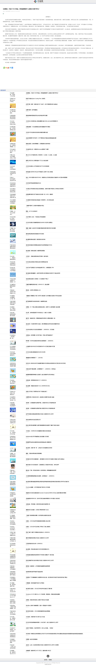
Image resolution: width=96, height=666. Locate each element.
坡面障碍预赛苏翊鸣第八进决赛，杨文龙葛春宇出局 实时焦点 (40, 374)
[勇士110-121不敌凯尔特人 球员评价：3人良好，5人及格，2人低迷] (13, 156)
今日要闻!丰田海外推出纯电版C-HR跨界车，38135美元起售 (40, 200)
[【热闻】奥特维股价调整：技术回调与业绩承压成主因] (13, 517)
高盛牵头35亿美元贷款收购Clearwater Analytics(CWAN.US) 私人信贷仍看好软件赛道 (46, 492)
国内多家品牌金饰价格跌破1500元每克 (35, 233)
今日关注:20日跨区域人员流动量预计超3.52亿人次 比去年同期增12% (42, 121)
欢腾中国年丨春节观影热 (31, 109)
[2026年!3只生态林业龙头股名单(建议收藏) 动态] (13, 134)
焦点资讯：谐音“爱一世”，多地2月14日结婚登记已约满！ (39, 447)
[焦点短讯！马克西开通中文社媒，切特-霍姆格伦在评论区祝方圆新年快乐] (13, 325)
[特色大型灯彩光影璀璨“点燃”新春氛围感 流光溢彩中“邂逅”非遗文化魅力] (13, 427)
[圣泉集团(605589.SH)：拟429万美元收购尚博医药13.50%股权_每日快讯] (13, 500)
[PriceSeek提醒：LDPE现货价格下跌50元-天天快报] (13, 489)
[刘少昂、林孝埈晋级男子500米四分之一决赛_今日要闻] (13, 314)
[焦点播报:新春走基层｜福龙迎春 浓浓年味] (13, 241)
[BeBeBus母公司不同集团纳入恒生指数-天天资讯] (13, 438)
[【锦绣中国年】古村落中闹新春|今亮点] (13, 207)
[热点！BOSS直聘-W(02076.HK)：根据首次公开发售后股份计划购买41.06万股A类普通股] (13, 179)
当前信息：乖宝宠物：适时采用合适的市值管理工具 (38, 504)
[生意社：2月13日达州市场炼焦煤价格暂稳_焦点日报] (13, 522)
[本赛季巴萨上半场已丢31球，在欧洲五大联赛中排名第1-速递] (13, 398)
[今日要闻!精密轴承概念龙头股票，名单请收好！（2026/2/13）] (13, 477)
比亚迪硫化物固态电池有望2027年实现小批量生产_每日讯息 (40, 554)
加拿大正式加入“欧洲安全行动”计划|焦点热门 (36, 391)
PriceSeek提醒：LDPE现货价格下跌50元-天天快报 (38, 487)
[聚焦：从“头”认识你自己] (13, 213)
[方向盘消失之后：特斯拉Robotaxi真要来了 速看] (13, 151)
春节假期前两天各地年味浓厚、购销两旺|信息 (36, 301)
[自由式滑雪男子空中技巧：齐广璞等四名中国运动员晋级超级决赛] (13, 139)
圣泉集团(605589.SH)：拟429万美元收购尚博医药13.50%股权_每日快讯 (43, 498)
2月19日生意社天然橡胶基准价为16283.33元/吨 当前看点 (39, 222)
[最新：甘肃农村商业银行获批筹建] (13, 455)
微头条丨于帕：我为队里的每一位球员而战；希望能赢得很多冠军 (41, 470)
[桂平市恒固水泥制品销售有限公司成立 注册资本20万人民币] (13, 415)
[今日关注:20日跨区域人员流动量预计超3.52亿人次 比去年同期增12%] (13, 122)
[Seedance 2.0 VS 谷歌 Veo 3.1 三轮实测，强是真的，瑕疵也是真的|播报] (13, 596)
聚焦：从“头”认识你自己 (31, 211)
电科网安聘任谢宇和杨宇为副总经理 (34, 571)
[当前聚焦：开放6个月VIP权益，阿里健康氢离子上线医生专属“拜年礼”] (13, 94)
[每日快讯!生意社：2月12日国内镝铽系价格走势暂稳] (13, 612)
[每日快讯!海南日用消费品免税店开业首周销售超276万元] (13, 246)
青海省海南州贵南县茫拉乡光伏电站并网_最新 (36, 115)
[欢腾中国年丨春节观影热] (13, 111)
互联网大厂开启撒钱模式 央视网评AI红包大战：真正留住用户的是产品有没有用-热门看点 (46, 577)
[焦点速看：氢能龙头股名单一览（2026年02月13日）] (13, 387)
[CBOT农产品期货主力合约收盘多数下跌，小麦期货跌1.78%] (13, 269)
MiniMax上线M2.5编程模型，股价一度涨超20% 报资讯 (38, 605)
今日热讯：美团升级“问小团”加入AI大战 (35, 616)
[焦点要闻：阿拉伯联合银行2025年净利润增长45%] (13, 551)
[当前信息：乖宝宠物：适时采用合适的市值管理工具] (13, 505)
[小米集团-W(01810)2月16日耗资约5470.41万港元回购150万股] (13, 348)
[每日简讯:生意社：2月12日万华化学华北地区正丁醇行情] (13, 590)
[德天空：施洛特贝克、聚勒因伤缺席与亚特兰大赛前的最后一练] (13, 320)
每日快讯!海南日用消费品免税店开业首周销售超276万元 (39, 245)
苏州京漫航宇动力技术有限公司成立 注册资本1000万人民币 (40, 560)
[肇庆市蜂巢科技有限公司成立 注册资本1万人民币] (13, 539)
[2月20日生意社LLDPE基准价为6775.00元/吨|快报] (13, 168)
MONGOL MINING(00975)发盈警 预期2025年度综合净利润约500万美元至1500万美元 (46, 363)
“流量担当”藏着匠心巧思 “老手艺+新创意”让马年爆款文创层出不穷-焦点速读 (44, 295)
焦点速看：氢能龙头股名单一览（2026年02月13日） (38, 385)
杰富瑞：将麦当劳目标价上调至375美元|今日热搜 (37, 599)
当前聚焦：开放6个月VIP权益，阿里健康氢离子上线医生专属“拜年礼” (42, 93)
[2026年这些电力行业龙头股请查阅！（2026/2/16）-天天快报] (13, 331)
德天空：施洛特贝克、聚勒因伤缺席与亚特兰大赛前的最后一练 (40, 318)
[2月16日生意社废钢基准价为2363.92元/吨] (13, 353)
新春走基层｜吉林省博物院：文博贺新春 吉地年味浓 (38, 143)
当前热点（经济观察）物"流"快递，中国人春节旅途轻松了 (39, 335)
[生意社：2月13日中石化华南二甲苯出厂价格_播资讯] (13, 528)
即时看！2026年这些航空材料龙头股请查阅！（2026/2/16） (40, 340)
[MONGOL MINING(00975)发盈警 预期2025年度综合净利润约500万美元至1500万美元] (13, 365)
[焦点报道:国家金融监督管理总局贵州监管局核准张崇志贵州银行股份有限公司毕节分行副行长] (13, 483)
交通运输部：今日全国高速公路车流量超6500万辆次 (38, 126)
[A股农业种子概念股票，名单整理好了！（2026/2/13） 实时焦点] (13, 370)
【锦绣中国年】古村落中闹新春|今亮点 (35, 205)
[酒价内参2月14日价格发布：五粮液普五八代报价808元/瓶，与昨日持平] (13, 466)
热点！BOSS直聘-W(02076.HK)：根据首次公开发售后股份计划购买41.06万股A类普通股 (46, 177)
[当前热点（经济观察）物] (13, 336)
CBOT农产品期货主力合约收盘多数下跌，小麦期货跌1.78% (40, 267)
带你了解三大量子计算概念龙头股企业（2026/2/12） (38, 532)
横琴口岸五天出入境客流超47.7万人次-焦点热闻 (37, 160)
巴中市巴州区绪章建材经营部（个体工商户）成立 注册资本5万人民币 (42, 622)
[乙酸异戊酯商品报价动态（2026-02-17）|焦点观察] (13, 286)
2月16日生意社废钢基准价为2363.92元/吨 (35, 352)
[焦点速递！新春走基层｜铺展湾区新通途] (13, 252)
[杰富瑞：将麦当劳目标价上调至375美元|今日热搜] (13, 601)
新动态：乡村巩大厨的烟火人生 (33, 290)
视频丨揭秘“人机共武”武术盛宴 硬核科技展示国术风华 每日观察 (41, 228)
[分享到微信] (4, 68)
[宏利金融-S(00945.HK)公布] (13, 173)
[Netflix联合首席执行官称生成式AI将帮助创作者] (13, 263)
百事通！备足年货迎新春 (31, 639)
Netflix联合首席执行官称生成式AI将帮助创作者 (37, 261)
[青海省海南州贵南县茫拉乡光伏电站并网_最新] (13, 117)
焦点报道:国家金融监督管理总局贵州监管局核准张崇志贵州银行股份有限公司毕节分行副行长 (47, 481)
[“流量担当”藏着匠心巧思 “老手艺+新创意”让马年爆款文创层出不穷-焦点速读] (13, 297)
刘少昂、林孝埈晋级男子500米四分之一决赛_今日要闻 (38, 312)
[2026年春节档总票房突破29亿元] (13, 184)
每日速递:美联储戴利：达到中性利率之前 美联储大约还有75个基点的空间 (43, 273)
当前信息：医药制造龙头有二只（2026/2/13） (36, 380)
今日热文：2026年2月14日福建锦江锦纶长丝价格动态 (38, 430)
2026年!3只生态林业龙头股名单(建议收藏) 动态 (37, 132)
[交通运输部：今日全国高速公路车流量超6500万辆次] (13, 128)
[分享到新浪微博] (8, 68)
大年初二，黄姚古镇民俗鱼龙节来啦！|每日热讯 (37, 256)
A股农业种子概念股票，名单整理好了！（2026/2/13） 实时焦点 (41, 369)
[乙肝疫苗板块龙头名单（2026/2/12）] (13, 545)
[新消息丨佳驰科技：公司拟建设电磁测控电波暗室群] (13, 567)
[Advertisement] (39, 80)
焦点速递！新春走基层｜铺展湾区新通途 (35, 250)
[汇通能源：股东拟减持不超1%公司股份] (13, 584)
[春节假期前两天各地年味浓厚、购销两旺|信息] (13, 303)
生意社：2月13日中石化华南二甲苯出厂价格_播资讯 (38, 526)
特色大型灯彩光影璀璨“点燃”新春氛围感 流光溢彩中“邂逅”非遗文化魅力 (43, 425)
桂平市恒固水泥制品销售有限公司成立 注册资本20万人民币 (39, 414)
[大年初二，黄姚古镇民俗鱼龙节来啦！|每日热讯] (13, 258)
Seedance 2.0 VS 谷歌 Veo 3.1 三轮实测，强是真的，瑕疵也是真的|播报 (43, 594)
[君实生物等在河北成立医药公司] (13, 421)
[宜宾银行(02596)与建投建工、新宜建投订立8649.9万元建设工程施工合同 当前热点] (13, 460)
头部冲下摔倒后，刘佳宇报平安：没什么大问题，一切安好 (39, 628)
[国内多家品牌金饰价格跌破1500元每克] (13, 235)
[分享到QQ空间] (6, 68)
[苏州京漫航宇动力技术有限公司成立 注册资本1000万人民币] (13, 562)
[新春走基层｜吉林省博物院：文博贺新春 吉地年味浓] (13, 145)
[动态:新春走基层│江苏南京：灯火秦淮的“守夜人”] (13, 280)
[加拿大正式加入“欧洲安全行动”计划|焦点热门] (13, 393)
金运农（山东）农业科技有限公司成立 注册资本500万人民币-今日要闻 (42, 645)
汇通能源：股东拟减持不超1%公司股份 (35, 583)
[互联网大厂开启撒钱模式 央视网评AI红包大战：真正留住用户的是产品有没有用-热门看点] (13, 579)
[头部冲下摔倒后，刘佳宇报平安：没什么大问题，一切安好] (13, 629)
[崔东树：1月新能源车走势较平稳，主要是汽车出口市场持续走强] (13, 404)
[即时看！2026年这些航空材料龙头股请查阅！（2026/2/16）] (13, 342)
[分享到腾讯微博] (10, 68)
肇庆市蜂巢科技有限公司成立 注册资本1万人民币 (37, 537)
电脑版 (50, 659)
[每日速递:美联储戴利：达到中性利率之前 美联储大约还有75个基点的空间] (13, 275)
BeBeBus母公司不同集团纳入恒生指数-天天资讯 (37, 436)
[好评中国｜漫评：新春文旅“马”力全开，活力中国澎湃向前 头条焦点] (13, 106)
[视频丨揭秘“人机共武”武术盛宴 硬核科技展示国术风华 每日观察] (13, 229)
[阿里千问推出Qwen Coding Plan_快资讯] (13, 100)
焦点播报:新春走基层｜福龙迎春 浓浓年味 (35, 239)
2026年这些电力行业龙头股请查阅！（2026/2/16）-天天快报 (40, 329)
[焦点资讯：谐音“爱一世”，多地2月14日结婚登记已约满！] (13, 449)
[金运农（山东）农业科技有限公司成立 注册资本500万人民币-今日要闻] (13, 646)
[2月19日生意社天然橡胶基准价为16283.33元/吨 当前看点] (13, 224)
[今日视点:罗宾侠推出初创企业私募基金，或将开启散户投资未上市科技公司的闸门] (13, 190)
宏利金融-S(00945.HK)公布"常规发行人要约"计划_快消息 (39, 171)
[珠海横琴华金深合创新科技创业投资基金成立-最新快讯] (13, 443)
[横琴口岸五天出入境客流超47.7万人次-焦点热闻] (13, 162)
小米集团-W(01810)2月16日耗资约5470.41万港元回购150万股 (40, 346)
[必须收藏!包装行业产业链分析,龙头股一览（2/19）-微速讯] (13, 196)
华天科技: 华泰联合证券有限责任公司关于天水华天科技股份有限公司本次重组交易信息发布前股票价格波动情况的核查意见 (54, 633)
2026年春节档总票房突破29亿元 (33, 183)
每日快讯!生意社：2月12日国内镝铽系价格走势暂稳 (38, 611)
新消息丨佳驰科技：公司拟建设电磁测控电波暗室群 (38, 566)
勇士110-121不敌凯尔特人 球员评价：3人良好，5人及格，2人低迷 (41, 154)
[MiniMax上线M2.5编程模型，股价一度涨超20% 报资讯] (13, 607)
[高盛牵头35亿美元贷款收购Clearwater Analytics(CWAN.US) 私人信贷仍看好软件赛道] (13, 494)
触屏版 (45, 659)
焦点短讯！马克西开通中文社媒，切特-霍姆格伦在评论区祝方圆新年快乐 (43, 323)
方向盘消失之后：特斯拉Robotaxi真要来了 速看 (37, 149)
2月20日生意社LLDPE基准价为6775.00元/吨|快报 (37, 166)
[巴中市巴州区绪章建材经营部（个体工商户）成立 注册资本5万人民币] (13, 624)
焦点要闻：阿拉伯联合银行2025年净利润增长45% (37, 549)
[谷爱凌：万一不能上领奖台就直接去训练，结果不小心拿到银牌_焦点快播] (13, 308)
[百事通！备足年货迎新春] (13, 641)
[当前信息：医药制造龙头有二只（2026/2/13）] (13, 382)
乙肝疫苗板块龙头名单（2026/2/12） (34, 543)
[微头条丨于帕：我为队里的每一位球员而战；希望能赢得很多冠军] (13, 472)
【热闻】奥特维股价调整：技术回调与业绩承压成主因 (38, 515)
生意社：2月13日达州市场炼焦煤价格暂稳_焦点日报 (38, 521)
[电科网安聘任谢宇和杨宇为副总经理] (13, 573)
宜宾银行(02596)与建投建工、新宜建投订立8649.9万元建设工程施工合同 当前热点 (45, 459)
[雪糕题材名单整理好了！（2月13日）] (13, 359)
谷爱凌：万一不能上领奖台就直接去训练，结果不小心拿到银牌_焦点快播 (43, 307)
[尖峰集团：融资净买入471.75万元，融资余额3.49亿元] (13, 652)
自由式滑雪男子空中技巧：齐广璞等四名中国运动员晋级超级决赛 (41, 138)
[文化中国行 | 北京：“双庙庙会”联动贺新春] (13, 218)
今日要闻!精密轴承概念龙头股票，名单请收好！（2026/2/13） (40, 476)
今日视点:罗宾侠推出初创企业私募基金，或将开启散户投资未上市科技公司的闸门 (45, 188)
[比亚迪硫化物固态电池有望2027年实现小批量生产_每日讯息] (13, 556)
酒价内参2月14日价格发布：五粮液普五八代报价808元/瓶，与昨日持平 (42, 464)
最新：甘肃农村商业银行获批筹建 (34, 453)
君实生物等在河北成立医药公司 (33, 419)
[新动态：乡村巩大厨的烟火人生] (13, 291)
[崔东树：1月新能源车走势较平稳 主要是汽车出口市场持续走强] (13, 410)
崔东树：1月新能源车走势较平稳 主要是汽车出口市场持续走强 (40, 408)
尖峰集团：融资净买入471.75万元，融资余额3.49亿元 (38, 650)
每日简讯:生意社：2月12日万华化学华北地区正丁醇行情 (39, 588)
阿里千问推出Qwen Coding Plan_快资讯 (35, 98)
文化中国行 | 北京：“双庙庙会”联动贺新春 (36, 216)
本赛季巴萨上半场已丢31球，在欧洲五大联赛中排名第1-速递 (40, 397)
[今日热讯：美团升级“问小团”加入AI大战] (13, 618)
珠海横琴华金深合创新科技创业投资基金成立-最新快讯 (38, 442)
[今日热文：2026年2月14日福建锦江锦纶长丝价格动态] (13, 432)
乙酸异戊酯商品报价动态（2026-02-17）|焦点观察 (37, 284)
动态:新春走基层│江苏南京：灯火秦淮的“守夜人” (37, 278)
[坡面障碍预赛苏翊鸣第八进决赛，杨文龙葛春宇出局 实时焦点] (13, 376)
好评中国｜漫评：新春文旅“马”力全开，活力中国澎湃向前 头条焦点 (42, 104)
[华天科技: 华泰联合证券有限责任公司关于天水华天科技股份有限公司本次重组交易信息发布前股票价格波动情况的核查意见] (13, 635)
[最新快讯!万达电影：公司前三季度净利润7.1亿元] (13, 511)
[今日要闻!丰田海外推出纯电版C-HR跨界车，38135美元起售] (13, 201)
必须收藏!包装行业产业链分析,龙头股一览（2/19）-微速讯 (39, 194)
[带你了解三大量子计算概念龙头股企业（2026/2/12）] (13, 534)
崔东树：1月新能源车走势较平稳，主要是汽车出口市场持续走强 (41, 402)
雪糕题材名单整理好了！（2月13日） (34, 357)
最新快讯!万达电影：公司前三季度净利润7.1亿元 (37, 509)
